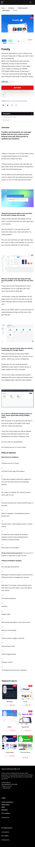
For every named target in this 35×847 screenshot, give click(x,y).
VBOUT (9, 727)
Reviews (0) (6, 120)
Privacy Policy (5, 804)
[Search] (30, 2)
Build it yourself (23, 8)
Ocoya (25, 701)
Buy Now (17, 88)
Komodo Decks (25, 752)
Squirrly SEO (25, 727)
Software (11, 8)
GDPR (3, 807)
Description (6, 113)
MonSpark (10, 701)
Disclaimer (4, 809)
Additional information (9, 117)
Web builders (6, 10)
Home (3, 8)
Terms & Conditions (7, 802)
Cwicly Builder (10, 752)
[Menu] (2, 2)
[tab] (17, 113)
